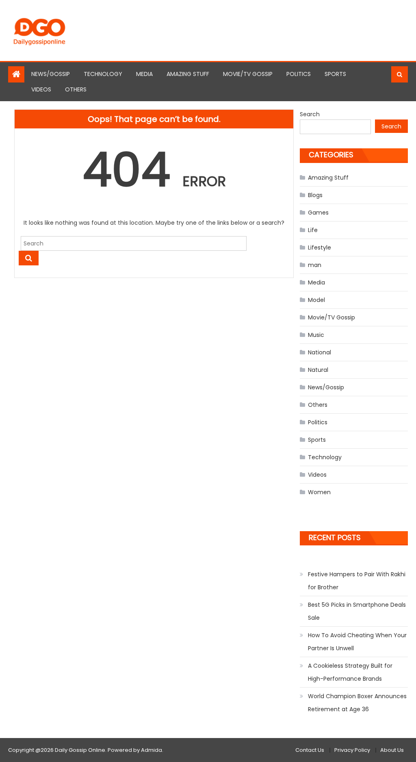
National (319, 352)
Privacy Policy (352, 750)
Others (76, 89)
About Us (392, 750)
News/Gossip (50, 74)
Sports (335, 74)
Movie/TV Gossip (248, 74)
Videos (41, 89)
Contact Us (309, 750)
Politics (298, 74)
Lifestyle (319, 247)
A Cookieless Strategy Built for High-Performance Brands (350, 672)
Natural (318, 370)
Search (310, 114)
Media (144, 74)
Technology (103, 74)
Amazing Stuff (188, 74)
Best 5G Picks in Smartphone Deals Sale (357, 611)
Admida (151, 750)
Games (318, 212)
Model (316, 300)
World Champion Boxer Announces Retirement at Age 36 (357, 702)
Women (319, 492)
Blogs (315, 195)
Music (316, 335)
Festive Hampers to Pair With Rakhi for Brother (356, 580)
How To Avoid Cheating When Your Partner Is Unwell (357, 641)
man (314, 265)
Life (313, 230)
